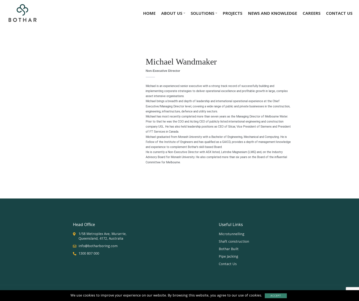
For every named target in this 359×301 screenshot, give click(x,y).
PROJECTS (232, 13)
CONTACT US (339, 13)
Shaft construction (234, 241)
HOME (149, 13)
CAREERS (311, 13)
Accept (276, 295)
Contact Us (228, 264)
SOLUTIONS (202, 13)
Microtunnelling (231, 234)
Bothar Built (229, 249)
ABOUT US (171, 13)
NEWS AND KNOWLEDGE (272, 13)
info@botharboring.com (98, 246)
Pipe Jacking (228, 256)
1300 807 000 (89, 253)
